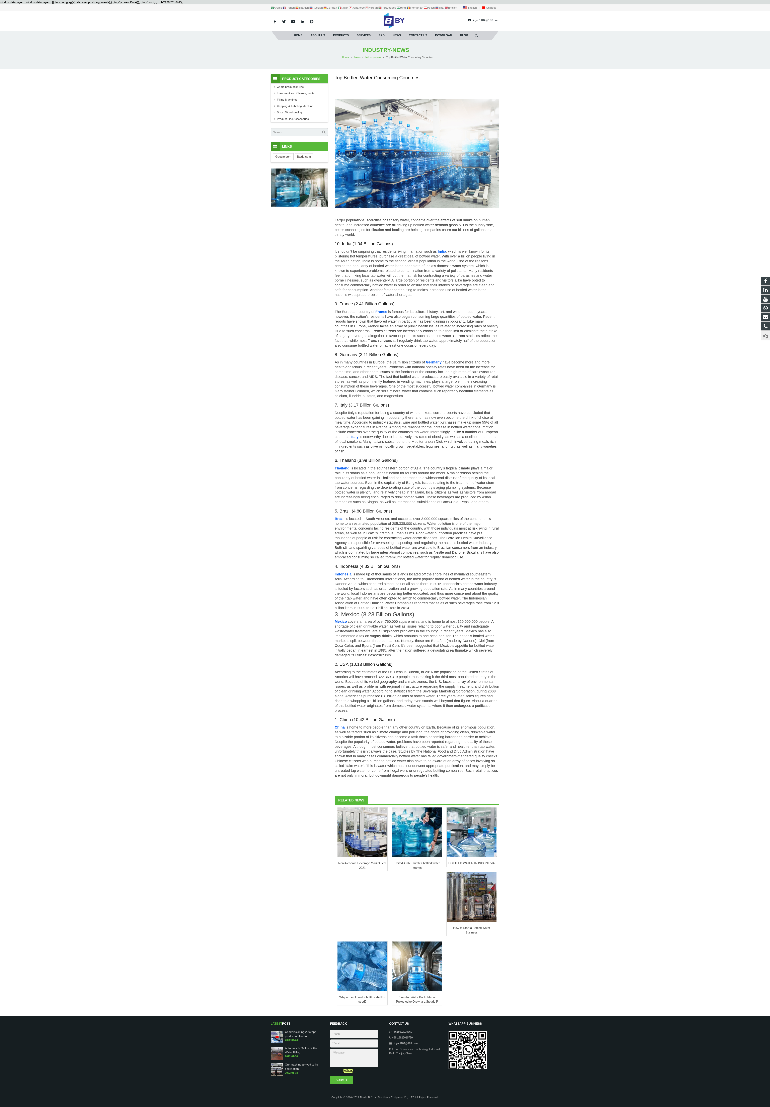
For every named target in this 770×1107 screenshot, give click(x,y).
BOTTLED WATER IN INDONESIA (471, 863)
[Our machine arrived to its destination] (277, 1075)
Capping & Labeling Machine (295, 106)
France (381, 312)
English (472, 7)
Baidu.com (304, 156)
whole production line (290, 86)
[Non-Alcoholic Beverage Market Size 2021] (362, 832)
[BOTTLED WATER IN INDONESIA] (471, 832)
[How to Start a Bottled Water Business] (471, 897)
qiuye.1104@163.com (405, 1043)
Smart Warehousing (289, 112)
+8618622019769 (402, 1031)
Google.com (283, 156)
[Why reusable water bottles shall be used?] (362, 966)
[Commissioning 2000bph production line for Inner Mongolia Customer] (277, 1042)
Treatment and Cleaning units (295, 93)
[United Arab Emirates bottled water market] (417, 832)
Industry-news (385, 50)
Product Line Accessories (293, 118)
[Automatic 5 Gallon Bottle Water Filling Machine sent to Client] (277, 1059)
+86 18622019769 (402, 1037)
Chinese (490, 7)
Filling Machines (287, 99)
